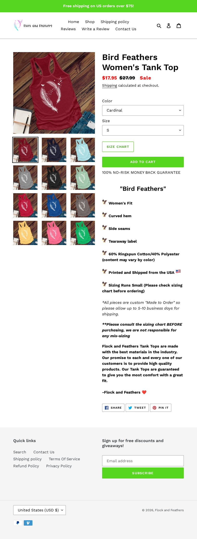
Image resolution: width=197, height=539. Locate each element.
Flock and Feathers (169, 510)
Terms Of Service (64, 459)
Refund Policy (26, 466)
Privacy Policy (59, 466)
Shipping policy (27, 459)
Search (19, 452)
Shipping (109, 85)
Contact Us (43, 452)
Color (107, 101)
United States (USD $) (38, 510)
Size (106, 121)
